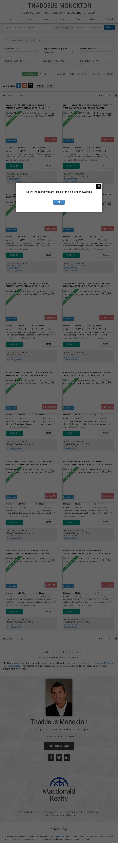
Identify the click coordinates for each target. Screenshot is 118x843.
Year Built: (53, 61)
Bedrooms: (88, 48)
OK (59, 202)
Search (109, 27)
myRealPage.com (59, 829)
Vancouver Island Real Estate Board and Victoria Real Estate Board (82, 837)
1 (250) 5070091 (13, 179)
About (93, 19)
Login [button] (49, 85)
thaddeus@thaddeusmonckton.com (59, 815)
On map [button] (81, 74)
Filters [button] (107, 74)
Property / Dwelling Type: (55, 48)
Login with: (9, 85)
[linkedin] (67, 757)
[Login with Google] (24, 87)
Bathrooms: (14, 61)
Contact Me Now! (59, 746)
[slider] (6, 51)
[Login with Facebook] (18, 87)
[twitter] (59, 757)
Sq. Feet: (89, 61)
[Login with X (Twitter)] (30, 87)
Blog (78, 19)
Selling (63, 19)
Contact (109, 19)
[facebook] (51, 757)
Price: (14, 48)
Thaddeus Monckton (60, 5)
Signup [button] (40, 85)
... (69, 651)
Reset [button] (94, 74)
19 (76, 651)
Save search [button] (29, 74)
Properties (28, 19)
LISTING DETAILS (14, 166)
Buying (46, 19)
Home (11, 19)
